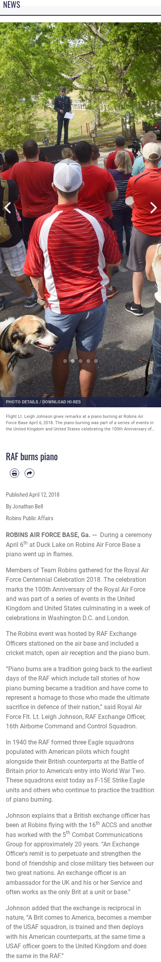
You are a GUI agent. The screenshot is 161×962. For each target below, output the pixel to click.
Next (153, 208)
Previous (8, 208)
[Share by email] (29, 473)
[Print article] (14, 473)
